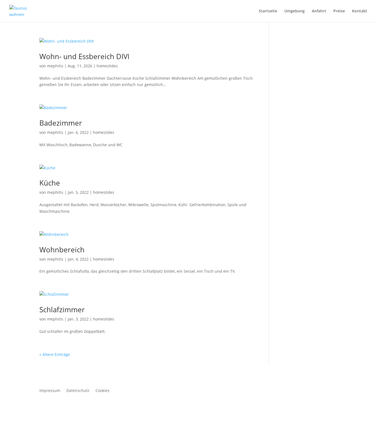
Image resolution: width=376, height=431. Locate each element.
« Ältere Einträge (54, 354)
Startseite (268, 11)
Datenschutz (77, 391)
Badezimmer (60, 123)
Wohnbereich (62, 250)
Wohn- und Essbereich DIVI (84, 56)
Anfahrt (319, 11)
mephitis (55, 65)
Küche (49, 183)
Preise (339, 11)
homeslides (107, 65)
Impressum (49, 391)
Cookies (103, 391)
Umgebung (294, 11)
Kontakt (359, 11)
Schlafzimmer (62, 309)
